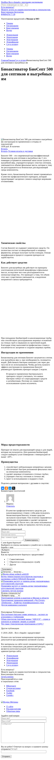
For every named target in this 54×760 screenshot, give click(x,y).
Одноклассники (13, 688)
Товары (9, 23)
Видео (9, 30)
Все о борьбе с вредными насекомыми (22, 2)
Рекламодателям (13, 709)
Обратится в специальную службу (25, 562)
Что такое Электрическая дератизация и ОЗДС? (22, 624)
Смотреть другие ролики (12, 591)
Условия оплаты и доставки (20, 151)
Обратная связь (13, 711)
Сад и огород (12, 44)
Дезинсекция (12, 35)
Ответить (10, 506)
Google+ (10, 695)
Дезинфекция (12, 42)
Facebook (10, 690)
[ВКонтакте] (2, 488)
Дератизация (12, 37)
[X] (13, 488)
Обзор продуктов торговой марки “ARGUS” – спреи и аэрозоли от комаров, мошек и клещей (25, 620)
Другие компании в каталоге (14, 605)
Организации (12, 26)
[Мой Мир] (10, 488)
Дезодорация (12, 39)
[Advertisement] (27, 111)
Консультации (12, 28)
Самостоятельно (17, 559)
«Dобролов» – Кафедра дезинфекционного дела (22, 603)
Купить (4, 149)
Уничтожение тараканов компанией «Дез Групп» (23, 600)
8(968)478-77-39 (8, 14)
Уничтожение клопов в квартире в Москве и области (25, 598)
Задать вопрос (7, 677)
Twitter (9, 693)
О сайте (9, 706)
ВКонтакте (11, 686)
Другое (13, 564)
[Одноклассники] (6, 488)
